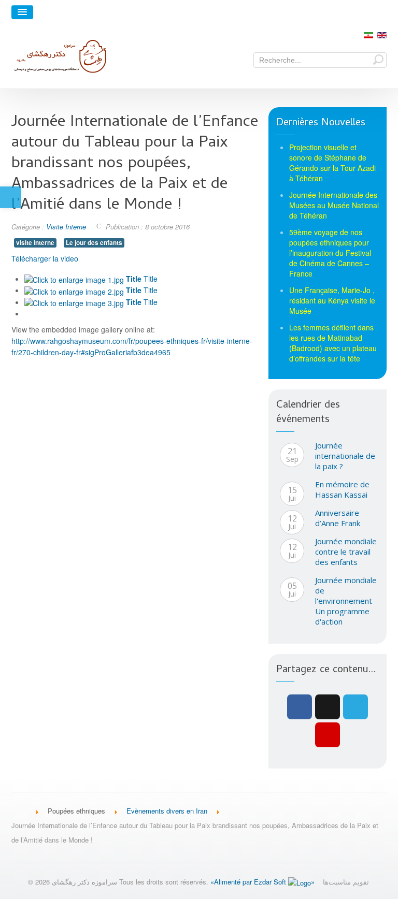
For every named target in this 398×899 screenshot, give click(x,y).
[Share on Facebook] (299, 706)
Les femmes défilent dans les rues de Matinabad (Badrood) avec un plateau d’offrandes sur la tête (333, 343)
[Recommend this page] (327, 734)
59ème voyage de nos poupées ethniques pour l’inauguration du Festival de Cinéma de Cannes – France (330, 253)
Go (378, 59)
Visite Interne (66, 226)
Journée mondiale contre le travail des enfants (346, 551)
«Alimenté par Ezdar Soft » (262, 882)
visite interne (35, 242)
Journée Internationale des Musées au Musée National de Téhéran (334, 205)
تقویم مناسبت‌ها (346, 882)
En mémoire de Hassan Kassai (342, 489)
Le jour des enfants (94, 242)
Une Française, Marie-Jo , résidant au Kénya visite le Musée (332, 300)
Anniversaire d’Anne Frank (337, 518)
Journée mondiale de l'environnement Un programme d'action (346, 601)
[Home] (19, 810)
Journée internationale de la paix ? (345, 455)
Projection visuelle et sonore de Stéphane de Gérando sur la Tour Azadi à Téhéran (332, 162)
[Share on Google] (327, 706)
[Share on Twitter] (355, 706)
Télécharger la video (44, 258)
